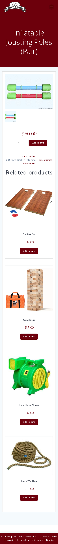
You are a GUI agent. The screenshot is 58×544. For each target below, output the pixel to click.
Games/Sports (45, 159)
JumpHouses (29, 163)
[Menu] (51, 7)
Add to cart (38, 142)
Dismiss (50, 540)
